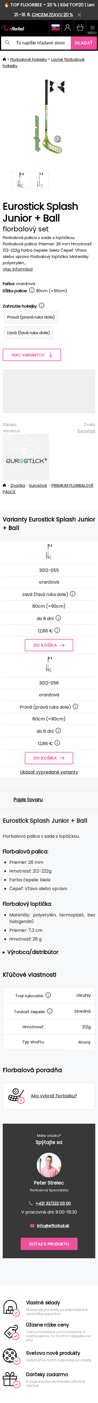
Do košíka (45, 645)
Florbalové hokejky (28, 59)
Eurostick (86, 431)
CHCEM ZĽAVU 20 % (52, 15)
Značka (17, 485)
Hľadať (84, 43)
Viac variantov (28, 355)
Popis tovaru (28, 799)
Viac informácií (18, 269)
